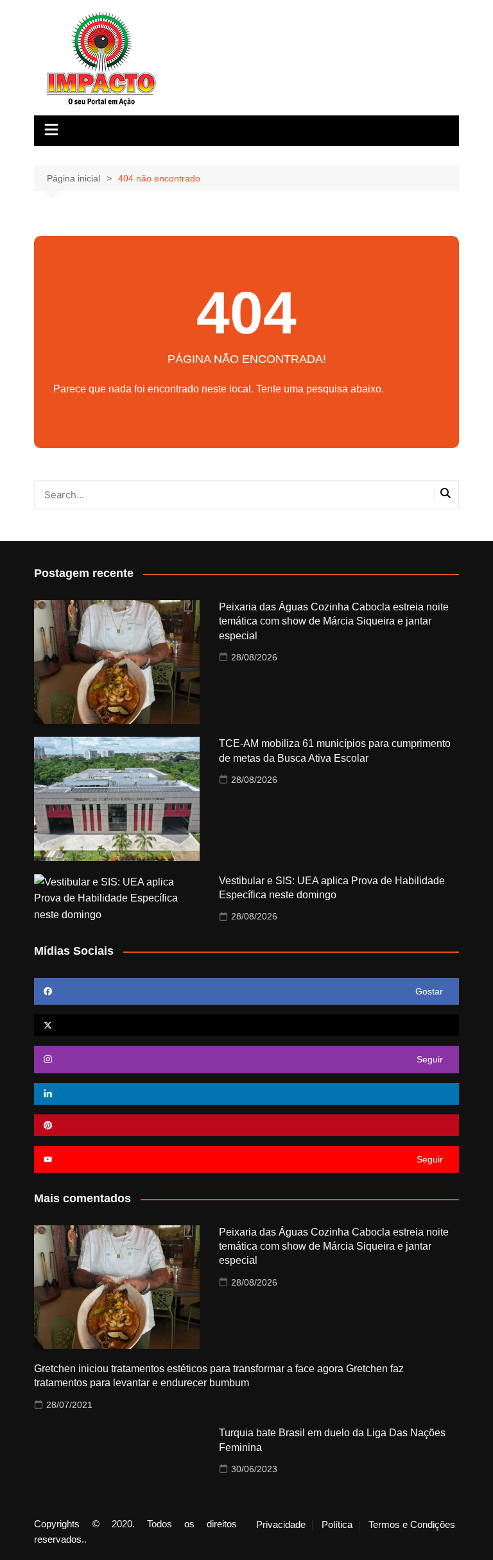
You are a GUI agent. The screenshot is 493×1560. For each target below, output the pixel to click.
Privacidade (281, 1525)
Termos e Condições (411, 1525)
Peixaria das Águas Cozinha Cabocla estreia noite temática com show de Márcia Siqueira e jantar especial (334, 621)
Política (337, 1525)
